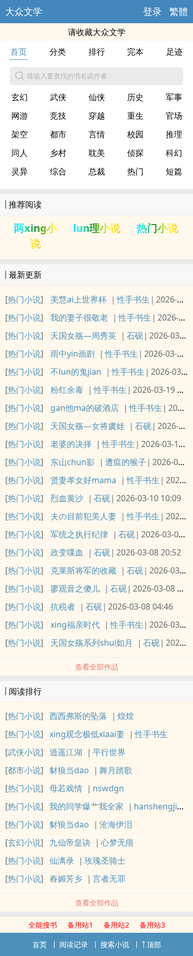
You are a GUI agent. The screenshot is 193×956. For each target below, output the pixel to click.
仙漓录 (61, 860)
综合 (58, 171)
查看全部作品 (96, 667)
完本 (135, 51)
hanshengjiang (163, 806)
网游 (19, 115)
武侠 (58, 97)
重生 (135, 115)
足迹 (174, 51)
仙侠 (97, 97)
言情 (97, 134)
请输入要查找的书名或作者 (67, 76)
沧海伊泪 (115, 824)
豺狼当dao (69, 770)
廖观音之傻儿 (75, 588)
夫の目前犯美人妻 (83, 516)
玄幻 (19, 97)
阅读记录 (73, 944)
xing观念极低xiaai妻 (87, 734)
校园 (135, 134)
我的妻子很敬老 (79, 317)
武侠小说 (24, 752)
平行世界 (109, 752)
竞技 (58, 115)
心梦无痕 (117, 842)
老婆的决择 (71, 444)
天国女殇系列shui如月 (91, 642)
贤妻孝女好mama (83, 480)
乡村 (58, 152)
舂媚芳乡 (65, 878)
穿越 (97, 115)
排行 (97, 51)
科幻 (174, 152)
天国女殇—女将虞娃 (87, 426)
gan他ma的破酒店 (84, 407)
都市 (58, 134)
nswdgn (108, 788)
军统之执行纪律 (79, 534)
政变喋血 (66, 552)
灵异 (19, 171)
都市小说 (24, 770)
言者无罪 (109, 878)
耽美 (97, 152)
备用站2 (116, 925)
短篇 (174, 171)
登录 (152, 11)
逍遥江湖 (65, 752)
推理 (174, 134)
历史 (135, 97)
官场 (174, 115)
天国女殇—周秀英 (83, 335)
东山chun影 (72, 462)
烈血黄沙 (66, 498)
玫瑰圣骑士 (105, 860)
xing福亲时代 (75, 624)
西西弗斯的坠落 (78, 716)
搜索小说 (114, 944)
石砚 (135, 335)
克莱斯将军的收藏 (83, 570)
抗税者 (62, 606)
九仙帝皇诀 (70, 842)
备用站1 (80, 925)
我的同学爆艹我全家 (86, 806)
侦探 (135, 152)
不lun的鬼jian (75, 371)
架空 (19, 134)
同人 (19, 152)
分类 (57, 51)
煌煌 (125, 716)
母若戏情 (65, 788)
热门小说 (157, 228)
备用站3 (152, 925)
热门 (135, 171)
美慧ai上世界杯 (78, 299)
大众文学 (23, 11)
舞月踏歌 (115, 770)
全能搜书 (42, 925)
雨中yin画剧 (72, 353)
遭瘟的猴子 (125, 462)
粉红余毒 (66, 389)
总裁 (97, 171)
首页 (18, 51)
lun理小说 (96, 228)
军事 (174, 97)
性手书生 (133, 299)
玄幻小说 (24, 842)
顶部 (154, 944)
